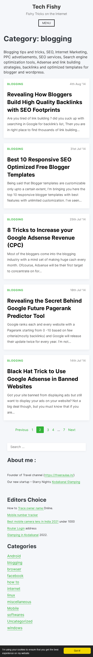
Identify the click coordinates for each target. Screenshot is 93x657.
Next (71, 430)
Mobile (13, 608)
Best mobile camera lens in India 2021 (32, 521)
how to (13, 582)
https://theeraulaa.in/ (59, 475)
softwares (15, 614)
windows (14, 627)
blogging (14, 562)
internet (13, 588)
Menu (46, 23)
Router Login (16, 528)
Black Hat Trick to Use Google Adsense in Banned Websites (42, 379)
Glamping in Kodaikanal (23, 535)
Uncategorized (20, 621)
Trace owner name (31, 508)
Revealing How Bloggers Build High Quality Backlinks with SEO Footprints (44, 102)
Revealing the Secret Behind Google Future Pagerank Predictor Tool (44, 308)
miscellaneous (19, 601)
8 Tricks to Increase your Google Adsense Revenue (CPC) (41, 237)
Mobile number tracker (22, 515)
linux (11, 595)
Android (14, 556)
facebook (15, 575)
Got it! (77, 650)
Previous (21, 430)
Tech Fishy (46, 6)
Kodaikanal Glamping (66, 482)
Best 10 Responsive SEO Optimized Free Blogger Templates (39, 167)
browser (14, 569)
